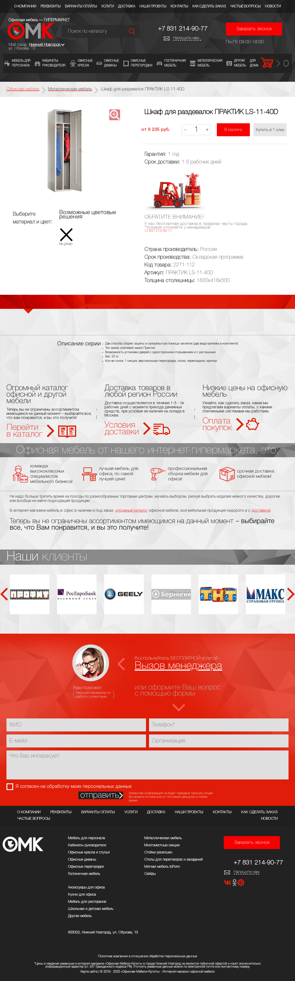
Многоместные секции (162, 845)
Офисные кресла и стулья (89, 852)
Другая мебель (80, 916)
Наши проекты (153, 6)
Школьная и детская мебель (90, 908)
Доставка (126, 6)
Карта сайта (89, 971)
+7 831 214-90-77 (183, 29)
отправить (99, 795)
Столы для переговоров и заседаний (173, 859)
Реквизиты (51, 6)
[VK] (228, 884)
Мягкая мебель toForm (162, 866)
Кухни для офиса (82, 894)
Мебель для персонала (86, 838)
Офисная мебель (22, 89)
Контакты (179, 6)
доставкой (260, 510)
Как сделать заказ (209, 6)
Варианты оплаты (81, 6)
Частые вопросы (245, 6)
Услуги (107, 6)
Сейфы (150, 873)
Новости (273, 6)
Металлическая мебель (163, 838)
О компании (25, 6)
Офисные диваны (82, 859)
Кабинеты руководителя (87, 845)
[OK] (235, 884)
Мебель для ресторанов (87, 901)
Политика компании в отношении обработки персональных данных (147, 956)
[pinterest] (241, 884)
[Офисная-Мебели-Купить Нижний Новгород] (31, 38)
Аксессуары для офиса (86, 887)
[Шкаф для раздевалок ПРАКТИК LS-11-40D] (65, 151)
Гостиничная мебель (84, 873)
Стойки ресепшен (158, 852)
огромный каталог (131, 510)
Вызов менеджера (178, 666)
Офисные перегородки (86, 866)
